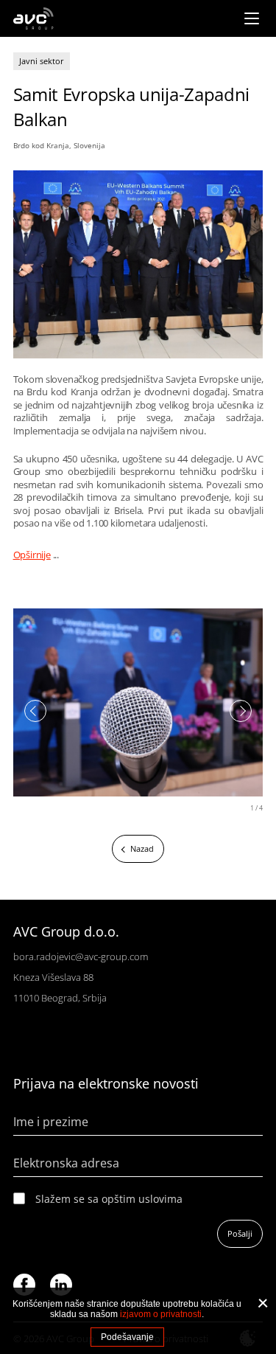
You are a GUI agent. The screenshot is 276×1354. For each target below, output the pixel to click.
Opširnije (32, 554)
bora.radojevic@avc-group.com (80, 956)
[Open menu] (252, 18)
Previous (35, 711)
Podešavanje (127, 1337)
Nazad (142, 848)
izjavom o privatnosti (161, 1314)
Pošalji (239, 1233)
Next (241, 711)
